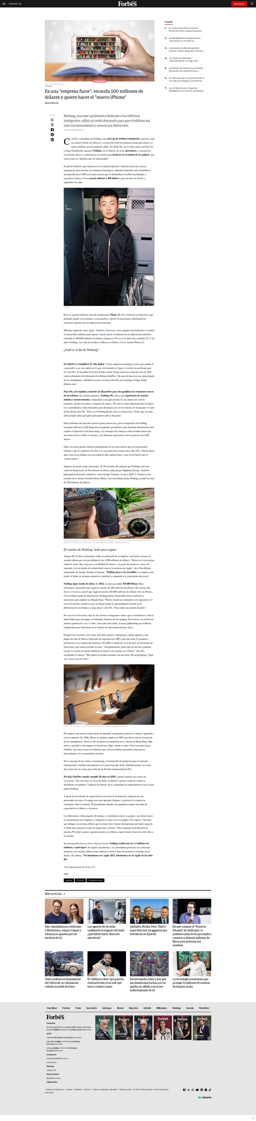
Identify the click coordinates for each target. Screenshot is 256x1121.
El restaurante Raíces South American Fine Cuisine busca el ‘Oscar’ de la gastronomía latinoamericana (185, 29)
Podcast (66, 1008)
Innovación (91, 1008)
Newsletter (204, 1008)
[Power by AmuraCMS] (204, 1097)
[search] (252, 3)
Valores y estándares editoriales (105, 1089)
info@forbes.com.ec (84, 1030)
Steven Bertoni (52, 103)
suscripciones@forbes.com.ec (57, 1058)
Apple (91, 330)
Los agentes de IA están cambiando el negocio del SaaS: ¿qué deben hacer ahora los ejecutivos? (106, 932)
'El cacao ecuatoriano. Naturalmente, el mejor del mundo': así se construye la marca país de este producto (184, 59)
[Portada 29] (143, 1028)
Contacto (87, 1089)
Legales (69, 1089)
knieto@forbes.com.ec (54, 1044)
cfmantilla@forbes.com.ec (72, 1038)
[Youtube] (197, 1090)
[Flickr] (206, 1090)
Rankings (176, 1008)
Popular (169, 22)
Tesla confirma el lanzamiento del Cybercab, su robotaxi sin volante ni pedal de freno (63, 983)
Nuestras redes (125, 1089)
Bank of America (72, 591)
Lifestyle (147, 1008)
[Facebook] (52, 129)
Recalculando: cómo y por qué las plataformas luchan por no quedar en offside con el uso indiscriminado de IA (148, 985)
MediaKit (78, 1089)
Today (78, 1008)
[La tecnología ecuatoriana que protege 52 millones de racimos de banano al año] (192, 963)
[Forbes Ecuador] (128, 3)
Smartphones (95, 880)
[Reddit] (52, 134)
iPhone (80, 880)
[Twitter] (52, 124)
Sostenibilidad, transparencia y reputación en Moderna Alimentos (184, 39)
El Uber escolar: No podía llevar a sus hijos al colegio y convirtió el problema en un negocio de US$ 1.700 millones (186, 79)
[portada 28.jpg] (163, 1028)
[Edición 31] (104, 1028)
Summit (190, 1008)
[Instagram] (193, 1090)
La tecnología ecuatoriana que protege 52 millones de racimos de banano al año (191, 983)
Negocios (133, 1008)
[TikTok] (210, 1090)
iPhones (148, 591)
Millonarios (162, 1008)
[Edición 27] (182, 1028)
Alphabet (100, 330)
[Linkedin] (52, 139)
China (122, 342)
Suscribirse (239, 4)
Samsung (110, 330)
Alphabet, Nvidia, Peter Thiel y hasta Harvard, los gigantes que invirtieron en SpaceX (148, 930)
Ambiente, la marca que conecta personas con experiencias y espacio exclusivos (186, 69)
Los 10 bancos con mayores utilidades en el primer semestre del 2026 (186, 89)
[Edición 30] (124, 1028)
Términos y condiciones (54, 1089)
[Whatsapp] (52, 119)
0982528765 (51, 1070)
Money (120, 1008)
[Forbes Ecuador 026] (201, 1028)
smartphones (145, 150)
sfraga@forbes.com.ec (54, 1051)
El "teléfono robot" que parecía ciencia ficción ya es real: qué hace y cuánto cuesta (105, 983)
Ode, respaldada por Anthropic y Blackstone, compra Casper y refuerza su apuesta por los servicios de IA (63, 932)
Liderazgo (107, 1008)
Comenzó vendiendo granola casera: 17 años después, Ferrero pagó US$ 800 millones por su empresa (186, 49)
